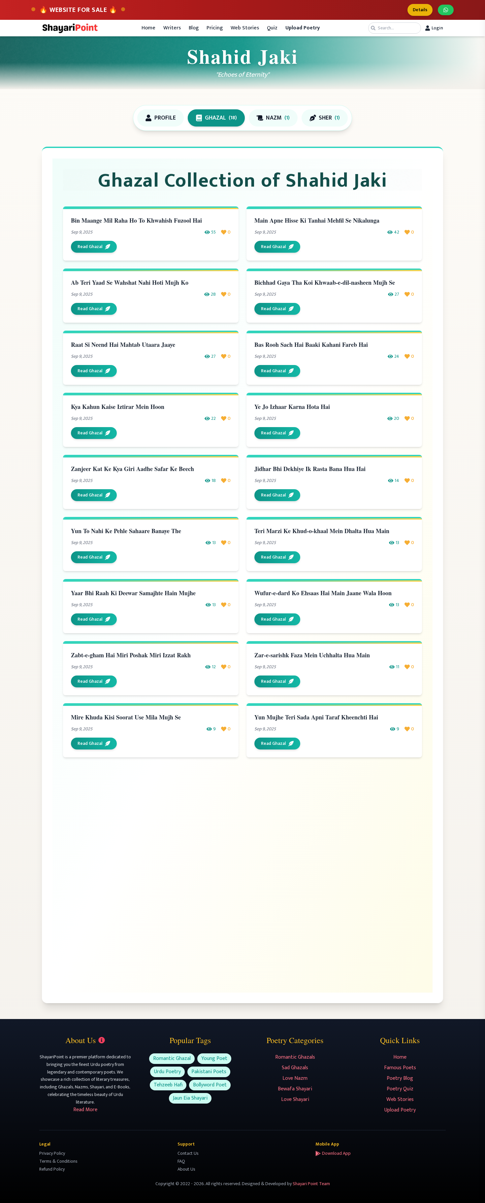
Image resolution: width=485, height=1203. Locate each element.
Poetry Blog (400, 1078)
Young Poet (214, 1058)
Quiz (272, 28)
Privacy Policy (52, 1153)
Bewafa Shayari (295, 1088)
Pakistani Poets (208, 1071)
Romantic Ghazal (172, 1058)
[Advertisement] (242, 819)
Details (420, 10)
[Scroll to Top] (470, 1188)
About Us (186, 1169)
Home (148, 28)
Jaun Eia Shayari (190, 1098)
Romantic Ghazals (295, 1057)
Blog (194, 28)
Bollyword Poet (210, 1084)
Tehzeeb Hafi (168, 1084)
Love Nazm (294, 1078)
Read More (85, 1109)
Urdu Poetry (167, 1071)
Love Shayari (295, 1099)
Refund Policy (52, 1169)
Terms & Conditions (58, 1161)
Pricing (215, 28)
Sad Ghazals (295, 1067)
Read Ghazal (90, 246)
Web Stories (245, 28)
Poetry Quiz (400, 1088)
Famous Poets (400, 1067)
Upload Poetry (400, 1110)
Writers (172, 28)
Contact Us (188, 1153)
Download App (336, 1153)
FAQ (181, 1161)
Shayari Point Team (311, 1183)
